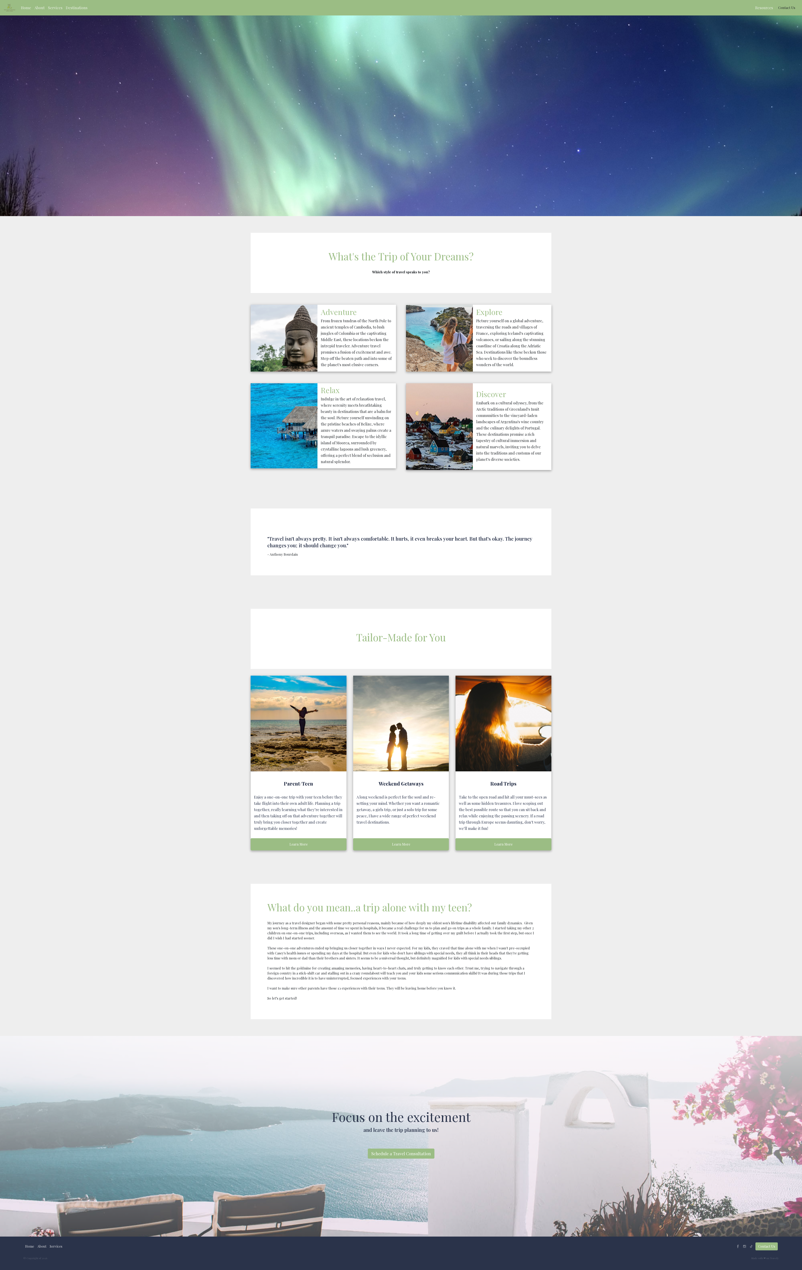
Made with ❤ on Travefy (765, 1258)
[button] (26, 7)
